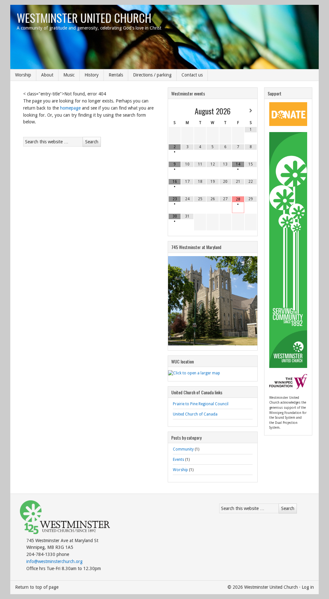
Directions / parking (152, 74)
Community (183, 449)
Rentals (116, 74)
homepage (70, 108)
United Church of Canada (195, 414)
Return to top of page (36, 587)
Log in (308, 587)
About (47, 74)
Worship (23, 74)
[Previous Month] (175, 111)
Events (178, 459)
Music (69, 74)
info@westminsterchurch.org (54, 561)
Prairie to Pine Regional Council (200, 404)
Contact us (192, 74)
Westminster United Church (84, 17)
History (91, 74)
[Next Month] (251, 111)
